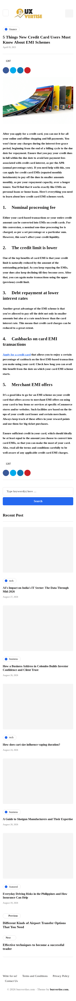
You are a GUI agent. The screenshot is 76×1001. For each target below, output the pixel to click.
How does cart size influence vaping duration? (31, 744)
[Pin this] (27, 70)
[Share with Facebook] (6, 70)
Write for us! (10, 976)
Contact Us (11, 980)
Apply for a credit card (17, 354)
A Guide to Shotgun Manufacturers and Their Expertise (38, 819)
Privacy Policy (61, 976)
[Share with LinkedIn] (20, 70)
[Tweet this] (13, 70)
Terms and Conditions (35, 976)
